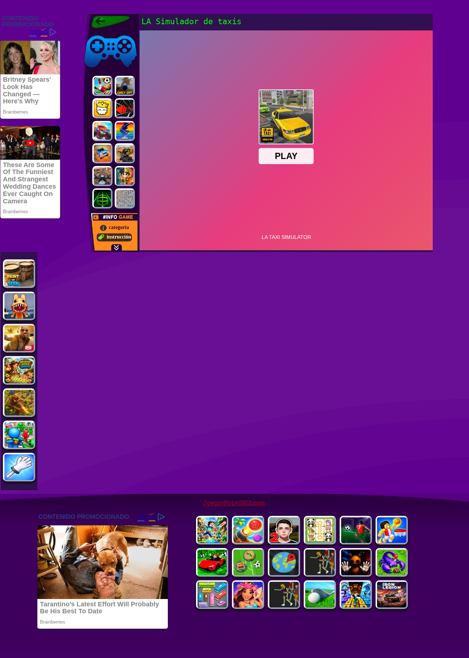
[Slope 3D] (102, 198)
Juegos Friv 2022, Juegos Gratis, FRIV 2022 (106, 22)
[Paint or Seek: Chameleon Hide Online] (19, 284)
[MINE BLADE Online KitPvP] (212, 541)
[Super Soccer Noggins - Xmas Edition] (102, 86)
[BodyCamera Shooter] (391, 573)
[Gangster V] (19, 349)
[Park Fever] (212, 605)
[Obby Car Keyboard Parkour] (212, 573)
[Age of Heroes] (125, 176)
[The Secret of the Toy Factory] (355, 573)
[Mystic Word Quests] (19, 381)
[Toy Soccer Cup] (248, 573)
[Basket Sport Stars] (391, 541)
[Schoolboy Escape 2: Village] (284, 541)
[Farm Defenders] (19, 413)
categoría (119, 227)
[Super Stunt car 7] (102, 153)
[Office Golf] (320, 605)
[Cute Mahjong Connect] (320, 541)
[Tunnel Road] (125, 108)
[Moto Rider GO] (102, 176)
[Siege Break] (355, 541)
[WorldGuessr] (284, 573)
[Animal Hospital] (19, 317)
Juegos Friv (95, 34)
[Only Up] (125, 86)
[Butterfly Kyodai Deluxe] (125, 198)
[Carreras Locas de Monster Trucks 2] (102, 131)
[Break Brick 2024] (125, 131)
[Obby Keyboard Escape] (355, 605)
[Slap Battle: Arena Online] (19, 478)
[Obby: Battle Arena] (320, 573)
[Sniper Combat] (125, 153)
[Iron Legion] (391, 605)
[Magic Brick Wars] (102, 108)
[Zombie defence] (19, 446)
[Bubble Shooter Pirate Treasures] (248, 541)
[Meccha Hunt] (284, 605)
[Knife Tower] (248, 605)
